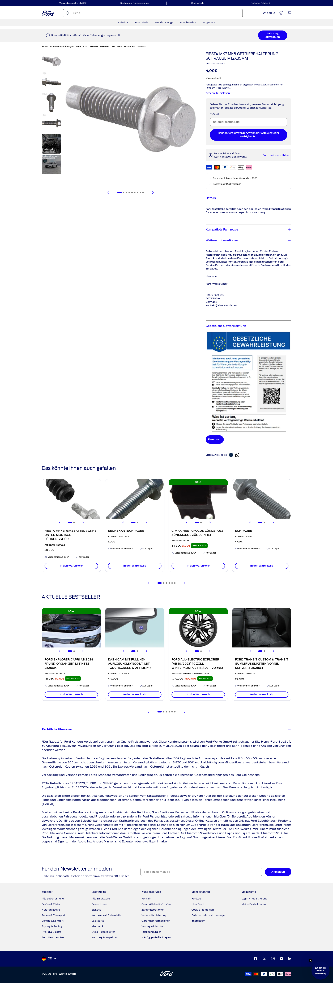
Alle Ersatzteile (101, 898)
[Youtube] (281, 958)
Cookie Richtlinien (202, 909)
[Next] (83, 522)
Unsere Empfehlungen (62, 46)
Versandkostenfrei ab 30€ (73, 3)
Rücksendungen (151, 931)
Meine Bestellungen (253, 904)
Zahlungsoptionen (153, 909)
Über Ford (197, 904)
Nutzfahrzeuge (164, 22)
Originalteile (197, 3)
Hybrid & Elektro (52, 931)
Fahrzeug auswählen (273, 35)
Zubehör (123, 22)
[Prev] (148, 583)
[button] (320, 971)
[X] (264, 958)
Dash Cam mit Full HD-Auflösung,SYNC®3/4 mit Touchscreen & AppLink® (129, 663)
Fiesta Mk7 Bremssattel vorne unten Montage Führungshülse (70, 535)
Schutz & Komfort (53, 920)
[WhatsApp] (237, 455)
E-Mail (214, 114)
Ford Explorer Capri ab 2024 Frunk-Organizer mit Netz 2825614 (69, 663)
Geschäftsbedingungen (211, 775)
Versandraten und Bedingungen (134, 775)
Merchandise (188, 22)
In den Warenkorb (71, 566)
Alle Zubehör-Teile (53, 898)
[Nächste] (153, 192)
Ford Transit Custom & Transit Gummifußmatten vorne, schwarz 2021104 (261, 663)
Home (45, 46)
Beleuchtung (99, 904)
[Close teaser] (310, 960)
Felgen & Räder (51, 904)
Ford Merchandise (53, 937)
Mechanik (98, 926)
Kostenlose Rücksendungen (135, 3)
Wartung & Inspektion (105, 937)
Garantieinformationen (156, 920)
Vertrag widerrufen (153, 926)
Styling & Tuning (52, 926)
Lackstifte (98, 920)
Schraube (243, 530)
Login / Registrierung (254, 898)
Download (214, 439)
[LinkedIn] (289, 958)
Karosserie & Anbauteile (106, 915)
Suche (75, 13)
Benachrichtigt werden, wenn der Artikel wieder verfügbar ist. (248, 134)
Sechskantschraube (126, 530)
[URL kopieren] (232, 455)
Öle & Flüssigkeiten (104, 931)
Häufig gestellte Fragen (156, 937)
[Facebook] (255, 958)
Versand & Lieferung (154, 915)
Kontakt (146, 898)
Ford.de (196, 898)
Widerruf (269, 13)
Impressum (198, 920)
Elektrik (96, 909)
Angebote (209, 22)
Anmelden (278, 872)
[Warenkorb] (289, 12)
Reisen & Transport (53, 915)
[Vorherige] (108, 192)
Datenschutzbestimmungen (208, 915)
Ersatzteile (141, 22)
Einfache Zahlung (260, 3)
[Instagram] (273, 958)
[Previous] (59, 522)
